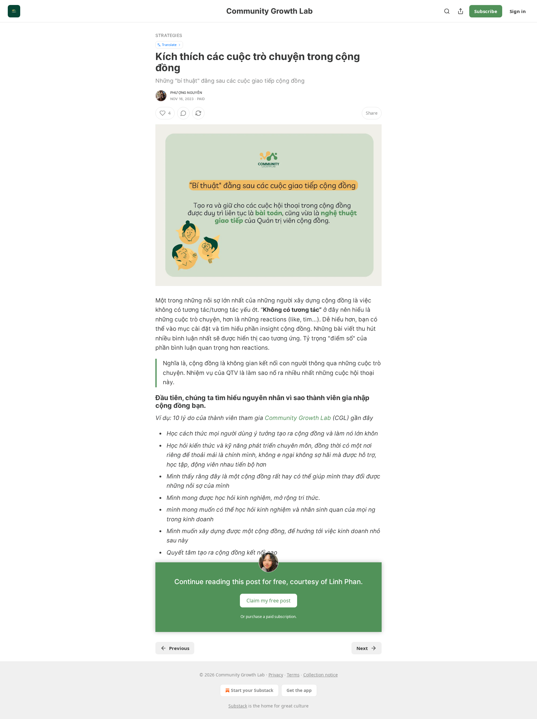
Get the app (299, 690)
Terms (293, 675)
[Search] (447, 11)
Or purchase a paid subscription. (268, 616)
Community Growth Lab (298, 418)
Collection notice (320, 675)
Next (362, 648)
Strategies (168, 35)
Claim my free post (268, 600)
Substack (237, 706)
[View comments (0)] (183, 113)
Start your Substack (252, 690)
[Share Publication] (460, 11)
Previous (179, 648)
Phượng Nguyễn (186, 92)
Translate (169, 44)
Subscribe (485, 11)
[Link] (147, 402)
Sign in (518, 11)
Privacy (275, 675)
